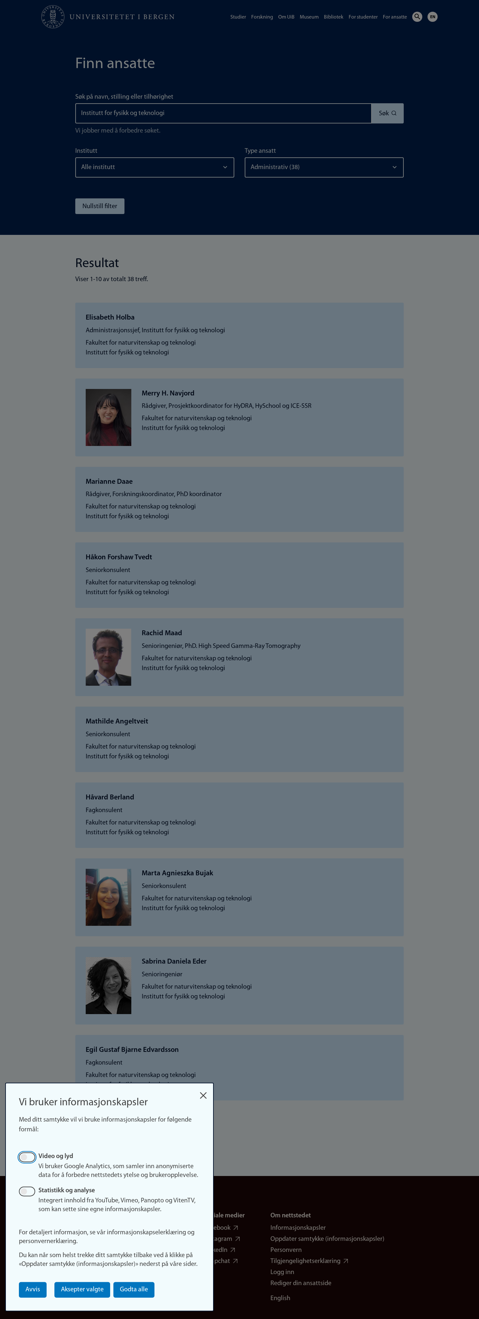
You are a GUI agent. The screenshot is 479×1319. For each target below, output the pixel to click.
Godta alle (134, 1289)
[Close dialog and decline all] (203, 1092)
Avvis (32, 1289)
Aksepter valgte (82, 1289)
